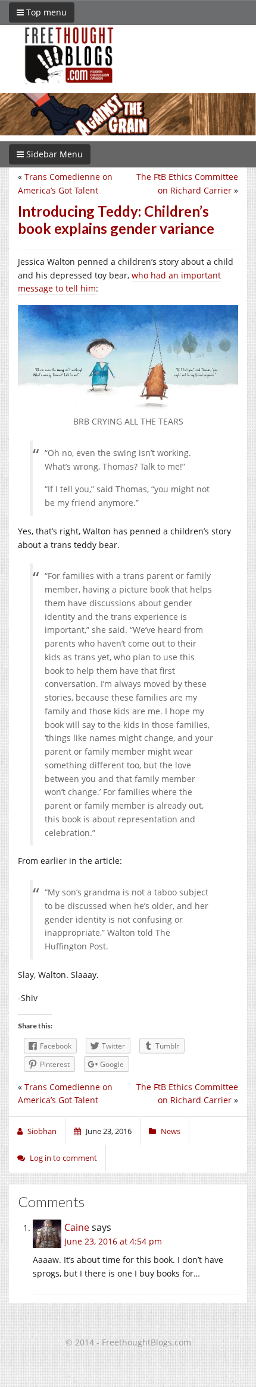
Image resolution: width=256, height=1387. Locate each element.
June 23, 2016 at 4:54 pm (113, 1241)
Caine (76, 1227)
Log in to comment (63, 1157)
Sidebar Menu (53, 154)
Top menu (45, 12)
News (170, 1131)
